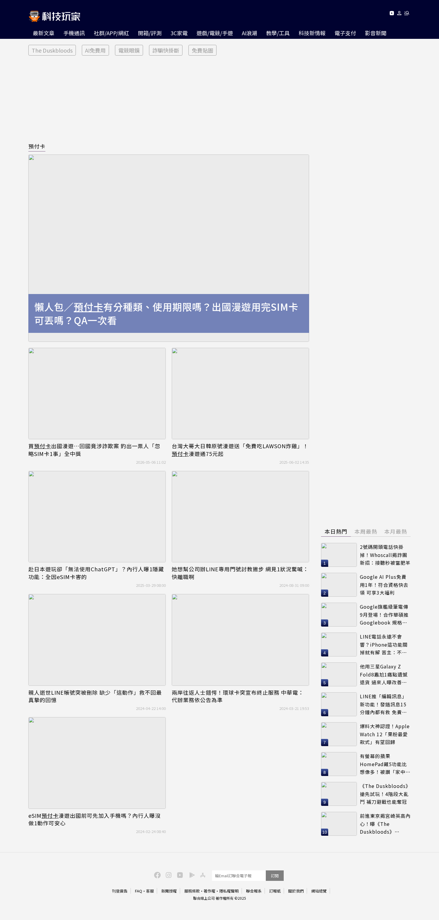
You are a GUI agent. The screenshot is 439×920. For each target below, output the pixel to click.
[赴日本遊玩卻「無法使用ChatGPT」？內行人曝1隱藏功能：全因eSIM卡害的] (97, 517)
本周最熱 (365, 531)
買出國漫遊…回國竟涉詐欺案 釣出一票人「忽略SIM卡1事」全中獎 (94, 449)
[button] (399, 14)
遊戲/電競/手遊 (215, 33)
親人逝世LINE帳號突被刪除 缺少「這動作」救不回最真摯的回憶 (95, 696)
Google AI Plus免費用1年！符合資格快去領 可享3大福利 (384, 584)
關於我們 (296, 891)
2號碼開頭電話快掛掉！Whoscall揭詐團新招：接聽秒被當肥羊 (385, 554)
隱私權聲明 (229, 891)
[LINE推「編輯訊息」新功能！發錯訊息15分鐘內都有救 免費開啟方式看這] (339, 704)
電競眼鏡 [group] (129, 50)
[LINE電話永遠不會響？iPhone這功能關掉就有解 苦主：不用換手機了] (339, 644)
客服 (150, 891)
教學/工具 (278, 33)
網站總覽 (319, 891)
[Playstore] (190, 874)
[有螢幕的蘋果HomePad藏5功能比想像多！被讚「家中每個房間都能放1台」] (339, 764)
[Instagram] (168, 874)
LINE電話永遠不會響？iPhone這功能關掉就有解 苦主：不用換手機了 (384, 644)
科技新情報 (312, 33)
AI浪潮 (249, 33)
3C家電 (179, 33)
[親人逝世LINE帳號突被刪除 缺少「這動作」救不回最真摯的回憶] (97, 640)
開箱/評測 (150, 33)
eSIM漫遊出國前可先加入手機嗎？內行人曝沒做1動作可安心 (94, 819)
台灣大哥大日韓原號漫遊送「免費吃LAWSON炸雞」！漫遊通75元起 (240, 449)
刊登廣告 (120, 891)
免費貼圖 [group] (202, 50)
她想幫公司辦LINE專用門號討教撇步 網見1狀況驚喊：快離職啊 (240, 572)
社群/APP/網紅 (111, 33)
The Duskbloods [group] (52, 50)
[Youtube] (391, 14)
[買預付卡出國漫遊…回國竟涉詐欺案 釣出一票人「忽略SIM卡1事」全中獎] (97, 394)
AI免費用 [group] (95, 50)
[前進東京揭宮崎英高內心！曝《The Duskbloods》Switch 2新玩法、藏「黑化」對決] (339, 824)
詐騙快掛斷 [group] (165, 50)
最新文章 (43, 33)
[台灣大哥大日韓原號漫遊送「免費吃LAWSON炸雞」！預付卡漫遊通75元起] (240, 394)
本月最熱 (395, 531)
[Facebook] (156, 874)
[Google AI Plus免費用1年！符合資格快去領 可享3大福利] (339, 585)
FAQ (138, 891)
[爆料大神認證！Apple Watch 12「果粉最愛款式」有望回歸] (339, 734)
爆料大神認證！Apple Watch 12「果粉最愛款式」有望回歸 (385, 734)
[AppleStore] (202, 874)
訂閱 (275, 875)
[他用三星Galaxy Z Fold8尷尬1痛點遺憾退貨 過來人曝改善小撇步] (339, 674)
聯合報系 (254, 891)
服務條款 (192, 891)
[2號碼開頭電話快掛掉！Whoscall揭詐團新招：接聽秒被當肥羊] (339, 555)
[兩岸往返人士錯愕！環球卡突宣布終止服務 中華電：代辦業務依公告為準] (240, 640)
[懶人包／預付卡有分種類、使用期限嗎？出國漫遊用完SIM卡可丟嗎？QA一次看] (168, 248)
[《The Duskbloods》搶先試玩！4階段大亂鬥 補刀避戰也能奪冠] (339, 794)
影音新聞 (375, 33)
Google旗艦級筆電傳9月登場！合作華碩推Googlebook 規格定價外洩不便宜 (384, 615)
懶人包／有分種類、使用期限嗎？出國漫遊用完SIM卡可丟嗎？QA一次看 (166, 313)
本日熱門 (336, 531)
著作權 (209, 891)
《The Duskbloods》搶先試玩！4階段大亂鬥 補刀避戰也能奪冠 (385, 793)
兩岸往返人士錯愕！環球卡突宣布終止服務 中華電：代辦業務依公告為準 (238, 696)
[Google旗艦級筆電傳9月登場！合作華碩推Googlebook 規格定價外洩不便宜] (339, 615)
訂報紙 (275, 891)
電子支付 (345, 33)
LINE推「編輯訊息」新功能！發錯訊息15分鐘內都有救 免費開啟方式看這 (383, 704)
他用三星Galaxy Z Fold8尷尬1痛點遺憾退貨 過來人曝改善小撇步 (384, 674)
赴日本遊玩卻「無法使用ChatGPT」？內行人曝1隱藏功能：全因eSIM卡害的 (96, 572)
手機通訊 (74, 33)
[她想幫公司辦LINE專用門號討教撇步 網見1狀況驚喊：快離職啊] (240, 517)
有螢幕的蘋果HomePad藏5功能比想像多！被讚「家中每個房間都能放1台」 (385, 764)
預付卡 (36, 146)
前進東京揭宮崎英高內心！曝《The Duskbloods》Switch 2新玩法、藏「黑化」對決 (385, 824)
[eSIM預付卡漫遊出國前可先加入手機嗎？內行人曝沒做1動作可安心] (97, 763)
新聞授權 (169, 891)
